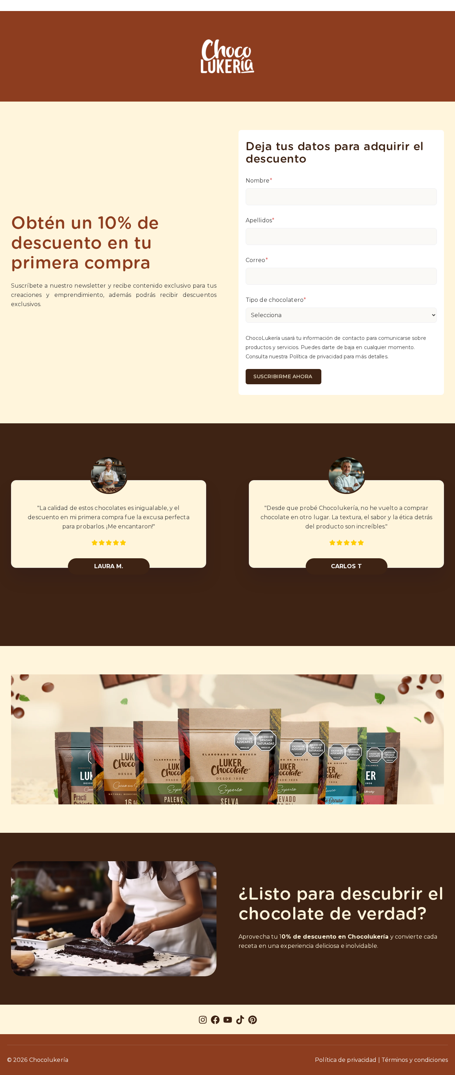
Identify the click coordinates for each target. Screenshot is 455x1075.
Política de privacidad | (347, 1060)
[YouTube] (227, 1021)
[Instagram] (202, 1021)
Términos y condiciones (414, 1060)
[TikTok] (240, 1021)
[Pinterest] (252, 1021)
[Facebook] (215, 1021)
